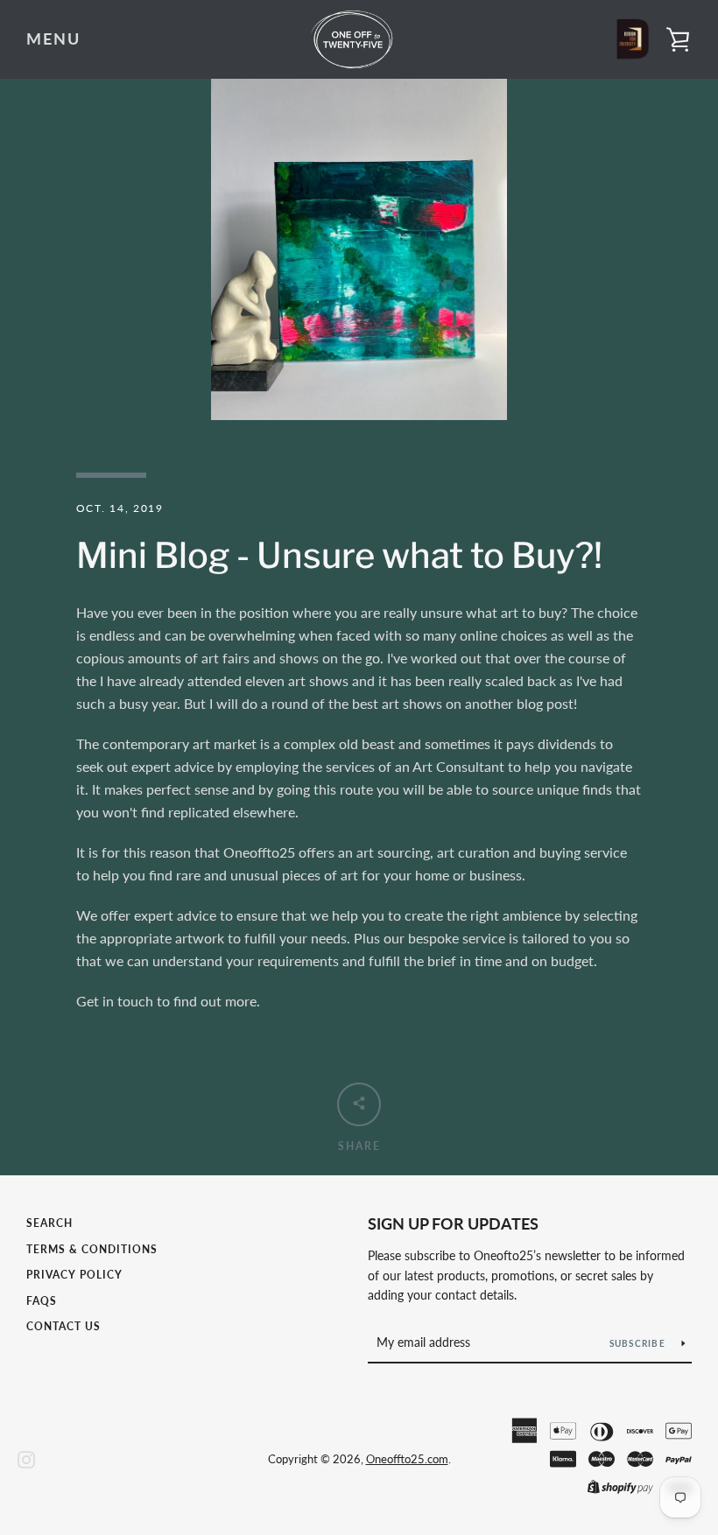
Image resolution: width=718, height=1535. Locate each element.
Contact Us (63, 1326)
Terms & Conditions (92, 1249)
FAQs (41, 1300)
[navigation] (53, 39)
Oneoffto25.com (407, 1459)
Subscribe (639, 1343)
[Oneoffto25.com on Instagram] (26, 1457)
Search (49, 1223)
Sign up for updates (453, 1223)
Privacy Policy (74, 1274)
